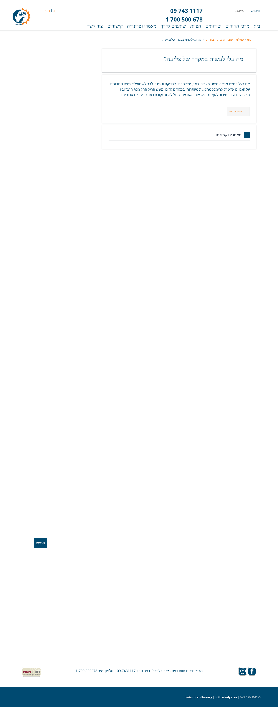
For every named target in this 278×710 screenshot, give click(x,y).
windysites (229, 697)
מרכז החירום (237, 26)
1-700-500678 (86, 670)
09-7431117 (126, 670)
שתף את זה (235, 111)
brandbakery (203, 697)
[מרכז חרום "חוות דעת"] (22, 17)
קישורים (115, 26)
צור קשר (95, 26)
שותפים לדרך (173, 26)
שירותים (213, 26)
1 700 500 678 (184, 19)
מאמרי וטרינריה (141, 26)
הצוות (195, 26)
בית (257, 26)
